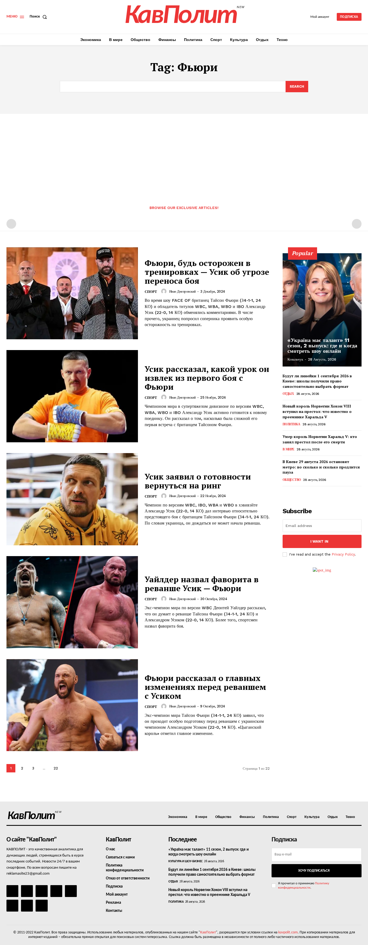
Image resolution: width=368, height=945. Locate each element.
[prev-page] (11, 224)
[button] (39, 16)
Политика (291, 424)
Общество (292, 480)
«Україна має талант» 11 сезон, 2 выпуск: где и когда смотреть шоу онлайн (322, 345)
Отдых (288, 394)
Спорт (151, 292)
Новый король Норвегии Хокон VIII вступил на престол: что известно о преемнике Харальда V (317, 411)
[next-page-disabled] (357, 224)
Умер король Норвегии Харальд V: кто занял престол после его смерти (320, 439)
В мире (288, 449)
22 (56, 768)
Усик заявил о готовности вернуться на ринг (198, 481)
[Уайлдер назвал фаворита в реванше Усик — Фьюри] (72, 602)
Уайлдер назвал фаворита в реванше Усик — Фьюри (202, 584)
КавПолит (208, 932)
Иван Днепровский (182, 291)
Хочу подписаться (313, 870)
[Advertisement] (184, 154)
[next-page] (67, 768)
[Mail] (41, 891)
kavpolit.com (288, 932)
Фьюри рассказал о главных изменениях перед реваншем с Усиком (205, 687)
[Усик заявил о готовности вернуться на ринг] (72, 499)
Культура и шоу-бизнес (185, 861)
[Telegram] (71, 891)
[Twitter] (12, 906)
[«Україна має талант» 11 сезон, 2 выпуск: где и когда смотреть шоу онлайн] (322, 310)
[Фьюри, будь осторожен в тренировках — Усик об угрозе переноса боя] (72, 293)
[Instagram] (27, 891)
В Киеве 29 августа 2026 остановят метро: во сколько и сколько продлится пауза (321, 467)
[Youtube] (41, 906)
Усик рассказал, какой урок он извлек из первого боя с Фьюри (207, 378)
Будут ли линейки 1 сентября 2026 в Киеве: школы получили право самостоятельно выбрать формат (317, 381)
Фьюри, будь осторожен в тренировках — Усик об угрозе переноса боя (207, 272)
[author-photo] (164, 291)
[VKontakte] (27, 906)
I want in (319, 541)
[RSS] (56, 891)
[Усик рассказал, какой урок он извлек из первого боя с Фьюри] (72, 396)
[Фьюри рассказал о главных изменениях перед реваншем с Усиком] (72, 705)
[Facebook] (12, 891)
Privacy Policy (343, 554)
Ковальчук (295, 359)
